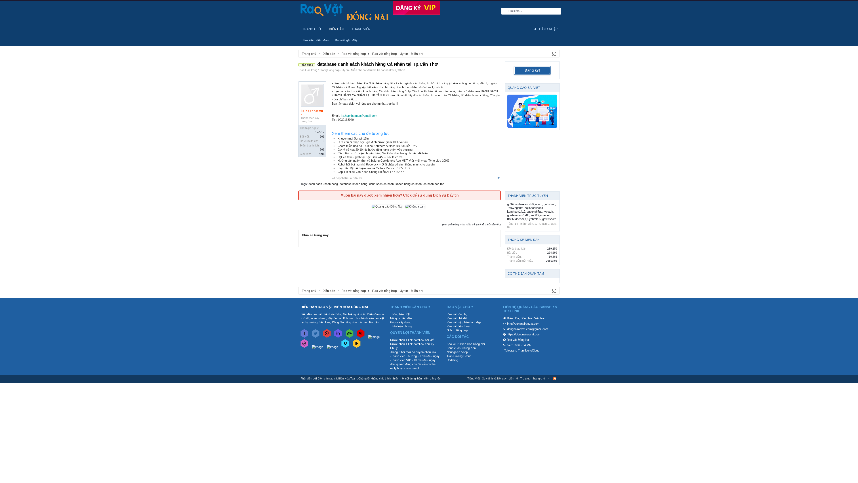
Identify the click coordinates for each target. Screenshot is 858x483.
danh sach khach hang (323, 184)
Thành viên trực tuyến (528, 195)
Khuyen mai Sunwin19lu (353, 138)
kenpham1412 (516, 211)
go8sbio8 (549, 204)
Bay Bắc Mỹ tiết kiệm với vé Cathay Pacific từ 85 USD (374, 168)
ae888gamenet (540, 215)
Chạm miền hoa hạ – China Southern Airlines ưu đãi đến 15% (377, 146)
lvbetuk (548, 211)
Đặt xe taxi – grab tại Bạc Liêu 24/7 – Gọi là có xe (370, 157)
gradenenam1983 (518, 215)
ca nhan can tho (433, 184)
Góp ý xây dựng (400, 322)
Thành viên (361, 29)
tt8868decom (515, 219)
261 (322, 136)
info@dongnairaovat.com (523, 323)
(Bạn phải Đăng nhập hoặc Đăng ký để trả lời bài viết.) (471, 224)
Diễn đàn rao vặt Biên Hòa (334, 378)
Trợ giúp (525, 378)
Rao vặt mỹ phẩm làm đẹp (464, 322)
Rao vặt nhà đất (457, 318)
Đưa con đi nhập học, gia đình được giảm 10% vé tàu (373, 142)
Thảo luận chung (401, 326)
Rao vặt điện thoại (458, 326)
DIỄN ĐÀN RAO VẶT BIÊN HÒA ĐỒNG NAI (334, 307)
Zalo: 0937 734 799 (519, 345)
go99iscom (549, 219)
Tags (304, 184)
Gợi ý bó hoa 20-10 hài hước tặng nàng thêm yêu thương (375, 149)
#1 (499, 178)
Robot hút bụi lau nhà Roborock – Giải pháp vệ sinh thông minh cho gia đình (387, 164)
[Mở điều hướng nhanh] (554, 53)
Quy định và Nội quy (494, 378)
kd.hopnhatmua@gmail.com (359, 115)
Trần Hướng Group (459, 356)
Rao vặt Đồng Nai (518, 339)
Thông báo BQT (400, 314)
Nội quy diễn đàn (401, 318)
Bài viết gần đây (346, 40)
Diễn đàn (336, 29)
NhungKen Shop (457, 352)
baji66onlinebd (534, 208)
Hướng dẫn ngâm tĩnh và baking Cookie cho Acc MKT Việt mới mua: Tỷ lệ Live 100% (393, 160)
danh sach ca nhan (381, 184)
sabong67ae (534, 211)
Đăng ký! (532, 70)
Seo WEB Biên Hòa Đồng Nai (466, 344)
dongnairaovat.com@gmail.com (527, 329)
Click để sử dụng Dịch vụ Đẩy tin (431, 195)
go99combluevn (517, 204)
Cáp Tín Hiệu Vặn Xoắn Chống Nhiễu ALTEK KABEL (372, 172)
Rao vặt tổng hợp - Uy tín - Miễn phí (340, 70)
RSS (554, 378)
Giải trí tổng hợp (457, 330)
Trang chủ (311, 29)
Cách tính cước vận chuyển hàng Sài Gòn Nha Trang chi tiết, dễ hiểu (383, 153)
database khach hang (353, 184)
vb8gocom (535, 204)
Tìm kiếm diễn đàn (315, 40)
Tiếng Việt (473, 378)
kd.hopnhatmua (386, 70)
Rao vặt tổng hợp (458, 314)
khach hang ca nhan (408, 184)
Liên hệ (513, 378)
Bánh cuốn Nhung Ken (461, 348)
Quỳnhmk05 (533, 219)
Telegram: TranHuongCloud (521, 350)
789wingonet (515, 208)
